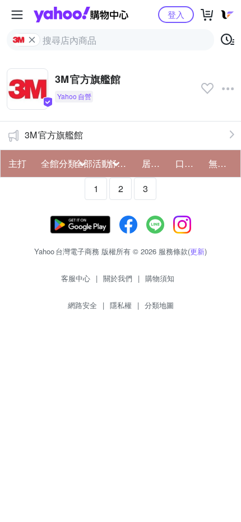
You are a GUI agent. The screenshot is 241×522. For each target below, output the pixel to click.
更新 (197, 251)
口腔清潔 (188, 163)
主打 (17, 163)
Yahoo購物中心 (81, 14)
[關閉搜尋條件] (32, 40)
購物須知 (159, 278)
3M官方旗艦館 (54, 134)
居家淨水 (155, 163)
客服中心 (75, 278)
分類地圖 (159, 305)
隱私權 (121, 305)
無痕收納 (221, 163)
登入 (176, 14)
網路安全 (82, 305)
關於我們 (117, 278)
